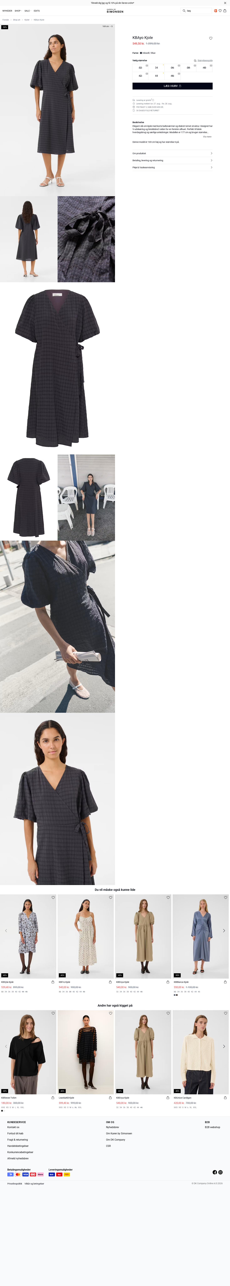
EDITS (37, 11)
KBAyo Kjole (39, 20)
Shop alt (16, 20)
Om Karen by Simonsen (119, 1133)
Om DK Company (115, 1139)
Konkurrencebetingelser (20, 1152)
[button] (173, 153)
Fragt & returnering (17, 1139)
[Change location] (215, 10)
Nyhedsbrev (112, 1127)
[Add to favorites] (211, 38)
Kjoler (27, 20)
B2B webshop (212, 1127)
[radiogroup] (173, 72)
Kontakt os (13, 1127)
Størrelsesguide (205, 60)
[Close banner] (225, 3)
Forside (6, 20)
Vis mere (207, 136)
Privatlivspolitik (14, 1183)
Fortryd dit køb (15, 1133)
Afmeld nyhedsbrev (18, 1158)
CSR (108, 1145)
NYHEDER (7, 11)
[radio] (156, 68)
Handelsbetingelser (17, 1145)
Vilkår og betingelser (34, 1183)
